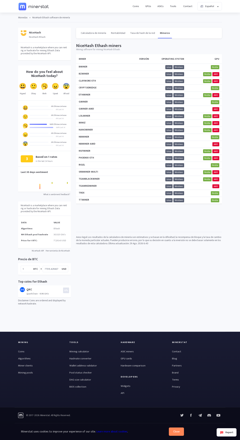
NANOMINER (86, 130)
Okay (33, 93)
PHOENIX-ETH (86, 158)
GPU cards (126, 358)
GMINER (83, 102)
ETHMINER (84, 95)
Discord (218, 415)
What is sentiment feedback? (56, 194)
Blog (174, 358)
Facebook (190, 415)
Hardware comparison (133, 365)
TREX (82, 193)
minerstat (34, 6)
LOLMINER (84, 116)
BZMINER (84, 74)
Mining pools (25, 372)
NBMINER (84, 137)
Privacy (176, 387)
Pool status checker (80, 372)
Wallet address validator (83, 365)
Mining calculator (79, 351)
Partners (177, 365)
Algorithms (24, 358)
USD (64, 269)
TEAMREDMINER (88, 186)
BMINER (83, 67)
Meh (45, 93)
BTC (35, 269)
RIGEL (82, 165)
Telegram (200, 415)
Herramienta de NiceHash (58, 250)
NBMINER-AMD (87, 144)
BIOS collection (77, 387)
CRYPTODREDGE (87, 88)
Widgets (125, 386)
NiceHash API (38, 250)
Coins (136, 6)
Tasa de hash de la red (142, 33)
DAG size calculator (80, 379)
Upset (55, 93)
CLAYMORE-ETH (87, 81)
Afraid (66, 93)
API (122, 393)
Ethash (57, 228)
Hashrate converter (80, 358)
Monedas (23, 17)
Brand (175, 372)
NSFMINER (84, 151)
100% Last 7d (60, 127)
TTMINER (84, 200)
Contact (187, 6)
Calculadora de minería (93, 33)
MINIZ (82, 123)
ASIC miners (127, 351)
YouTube (209, 415)
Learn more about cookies (111, 431)
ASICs (160, 6)
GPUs (148, 6)
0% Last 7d (60, 109)
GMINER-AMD (86, 109)
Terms (175, 379)
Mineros (165, 33)
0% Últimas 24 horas (58, 106)
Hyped (23, 93)
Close (176, 431)
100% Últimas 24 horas (58, 124)
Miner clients (25, 365)
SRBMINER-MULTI (88, 172)
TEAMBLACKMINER (89, 179)
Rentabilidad (118, 33)
